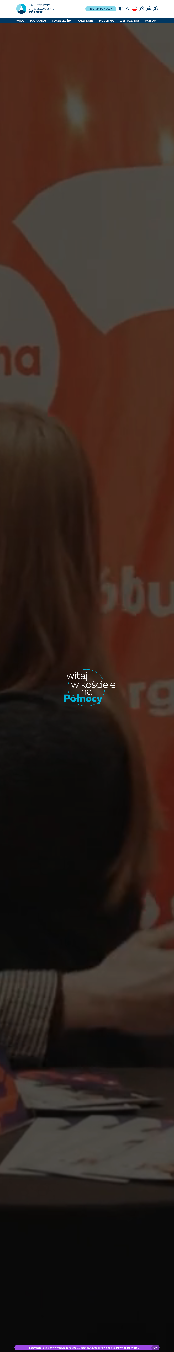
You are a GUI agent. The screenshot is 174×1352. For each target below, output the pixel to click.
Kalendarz (85, 20)
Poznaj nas (38, 20)
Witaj (20, 20)
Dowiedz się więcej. (127, 1347)
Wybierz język (134, 8)
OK (155, 1347)
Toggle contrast (120, 8)
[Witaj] (35, 9)
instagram (155, 8)
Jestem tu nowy (101, 8)
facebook (141, 8)
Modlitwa (106, 20)
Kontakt (151, 20)
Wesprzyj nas (130, 20)
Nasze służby (62, 20)
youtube (148, 8)
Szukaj (127, 8)
